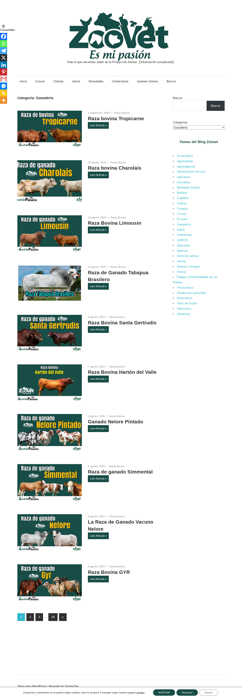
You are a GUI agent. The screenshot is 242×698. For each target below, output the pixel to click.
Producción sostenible (191, 293)
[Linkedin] (3, 64)
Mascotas (183, 245)
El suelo (182, 219)
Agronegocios (186, 166)
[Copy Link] (3, 93)
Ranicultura (184, 298)
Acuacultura (185, 156)
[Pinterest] (3, 71)
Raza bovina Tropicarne (116, 118)
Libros (76, 81)
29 (53, 617)
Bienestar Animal (188, 187)
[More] (3, 100)
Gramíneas (184, 235)
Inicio (23, 81)
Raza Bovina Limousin (114, 223)
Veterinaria (184, 308)
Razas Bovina (122, 112)
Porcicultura (185, 287)
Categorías (180, 122)
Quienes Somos (147, 81)
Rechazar (187, 692)
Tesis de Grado (187, 303)
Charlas (58, 81)
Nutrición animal (187, 256)
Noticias (182, 250)
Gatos (181, 229)
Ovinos (181, 261)
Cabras (182, 203)
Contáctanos (120, 81)
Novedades (96, 81)
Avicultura (183, 182)
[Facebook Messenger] (3, 86)
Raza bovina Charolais (114, 168)
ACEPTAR (164, 692)
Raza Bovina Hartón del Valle (122, 372)
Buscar (171, 81)
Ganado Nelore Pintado (115, 421)
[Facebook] (3, 36)
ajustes (140, 692)
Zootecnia (183, 314)
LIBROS (182, 240)
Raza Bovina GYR (109, 572)
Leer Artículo (97, 125)
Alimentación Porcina (191, 171)
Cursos (40, 81)
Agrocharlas (185, 161)
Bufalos (182, 192)
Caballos (182, 198)
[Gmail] (3, 79)
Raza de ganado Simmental (120, 472)
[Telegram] (3, 50)
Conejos (182, 208)
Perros (181, 272)
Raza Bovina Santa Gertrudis (122, 322)
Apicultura (183, 177)
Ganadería (184, 224)
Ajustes (209, 692)
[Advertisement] (199, 379)
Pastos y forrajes (188, 266)
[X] (3, 57)
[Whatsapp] (3, 43)
